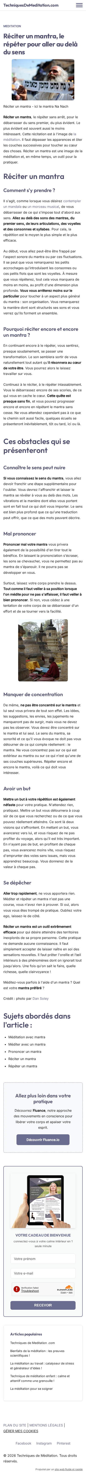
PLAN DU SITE (14, 1425)
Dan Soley (41, 998)
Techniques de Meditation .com (32, 1343)
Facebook (23, 1443)
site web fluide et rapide (69, 1469)
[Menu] (79, 5)
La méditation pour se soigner (31, 1388)
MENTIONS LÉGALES (46, 1425)
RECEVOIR (43, 1305)
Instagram (44, 1443)
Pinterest (63, 1443)
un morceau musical (43, 206)
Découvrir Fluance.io (43, 1140)
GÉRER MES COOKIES (20, 1431)
